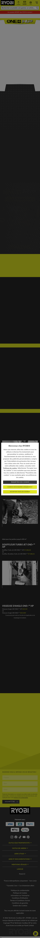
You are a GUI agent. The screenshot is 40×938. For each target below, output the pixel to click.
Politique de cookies (10, 468)
